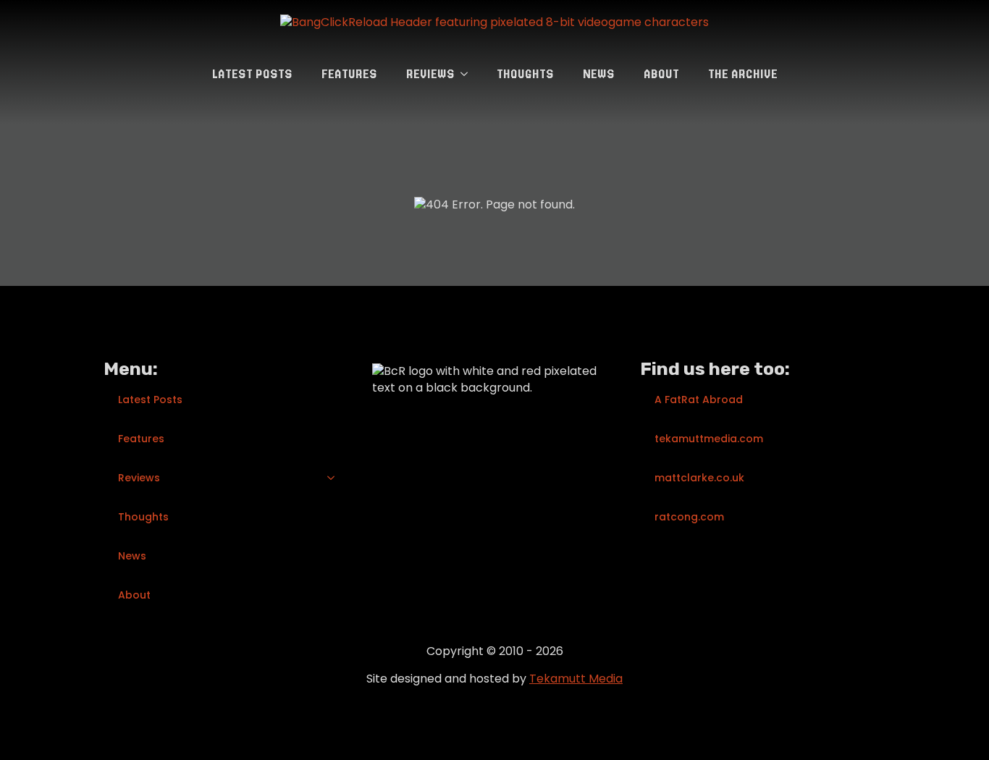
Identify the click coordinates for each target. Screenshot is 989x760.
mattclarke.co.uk (699, 477)
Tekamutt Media (576, 678)
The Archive (743, 74)
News (599, 74)
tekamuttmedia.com (709, 438)
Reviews (430, 74)
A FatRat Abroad (699, 399)
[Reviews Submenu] (468, 74)
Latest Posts (252, 74)
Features (349, 74)
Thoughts (525, 74)
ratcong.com (689, 517)
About (661, 74)
